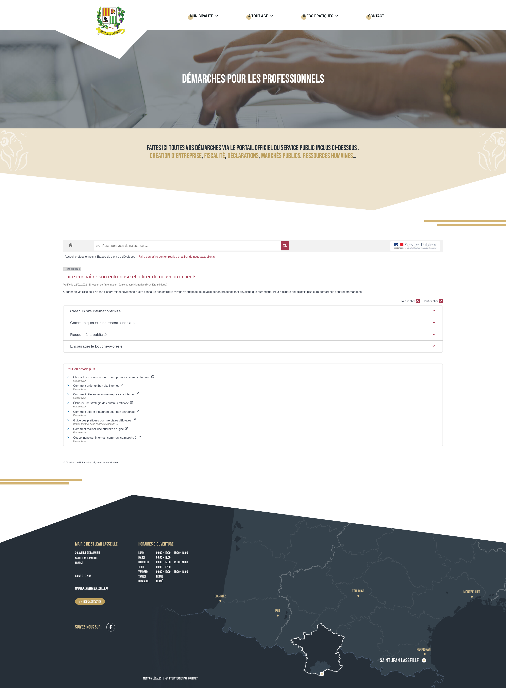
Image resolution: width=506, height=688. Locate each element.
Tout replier (408, 301)
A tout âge (258, 15)
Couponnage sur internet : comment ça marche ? (105, 437)
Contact (376, 15)
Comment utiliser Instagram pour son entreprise (104, 411)
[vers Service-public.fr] (415, 246)
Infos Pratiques (318, 15)
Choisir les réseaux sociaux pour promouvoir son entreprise (112, 377)
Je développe (127, 256)
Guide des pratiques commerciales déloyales (102, 420)
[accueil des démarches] (70, 245)
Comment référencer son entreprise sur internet (104, 394)
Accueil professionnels (79, 256)
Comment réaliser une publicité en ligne (99, 429)
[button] (253, 311)
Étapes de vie (106, 256)
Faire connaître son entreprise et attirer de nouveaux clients (177, 256)
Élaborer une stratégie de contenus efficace (101, 403)
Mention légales (152, 678)
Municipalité (201, 15)
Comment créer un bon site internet (96, 385)
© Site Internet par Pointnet (181, 678)
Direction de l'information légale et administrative (92, 462)
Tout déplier (431, 301)
